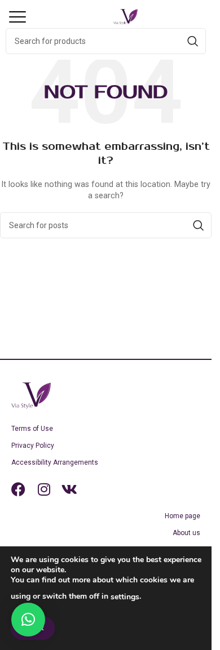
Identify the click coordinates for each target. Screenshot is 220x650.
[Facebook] (18, 489)
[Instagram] (44, 489)
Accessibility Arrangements (54, 462)
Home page (182, 516)
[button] (26, 17)
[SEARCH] (193, 41)
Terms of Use (32, 429)
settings (125, 596)
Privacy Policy (32, 445)
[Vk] (69, 489)
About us (186, 533)
